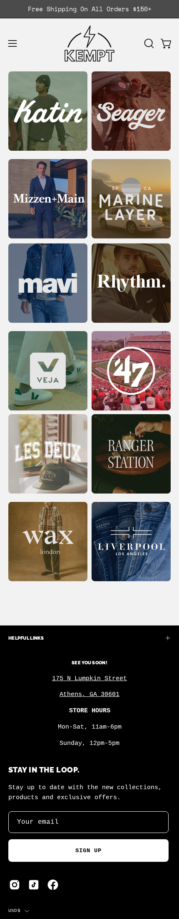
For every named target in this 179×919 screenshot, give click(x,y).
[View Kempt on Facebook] (53, 884)
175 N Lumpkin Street (89, 678)
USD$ (14, 910)
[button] (148, 43)
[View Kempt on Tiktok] (33, 884)
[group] (89, 9)
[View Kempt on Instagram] (14, 884)
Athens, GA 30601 (89, 694)
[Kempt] (89, 44)
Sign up (88, 850)
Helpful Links (26, 638)
